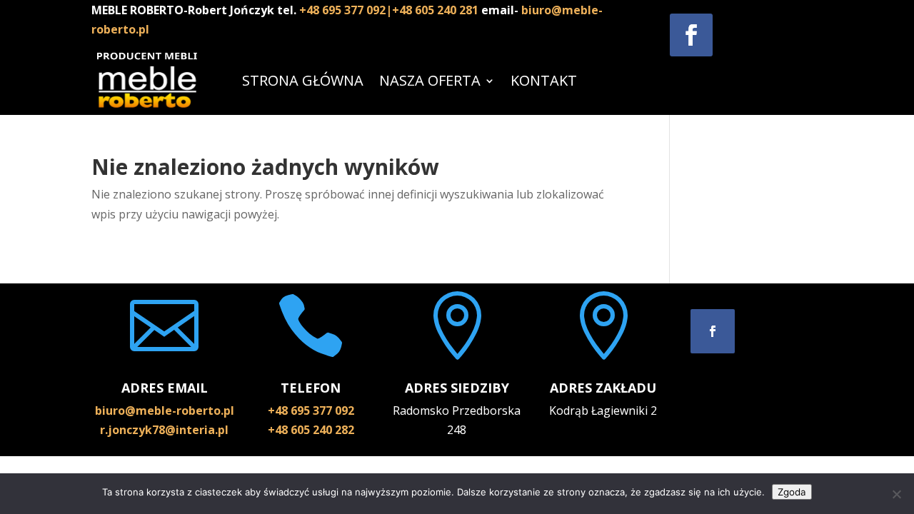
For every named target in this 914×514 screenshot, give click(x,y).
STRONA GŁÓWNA (302, 80)
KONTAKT (544, 80)
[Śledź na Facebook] (691, 35)
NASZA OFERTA (430, 80)
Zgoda (792, 492)
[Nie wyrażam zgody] (896, 494)
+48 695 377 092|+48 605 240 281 (390, 10)
